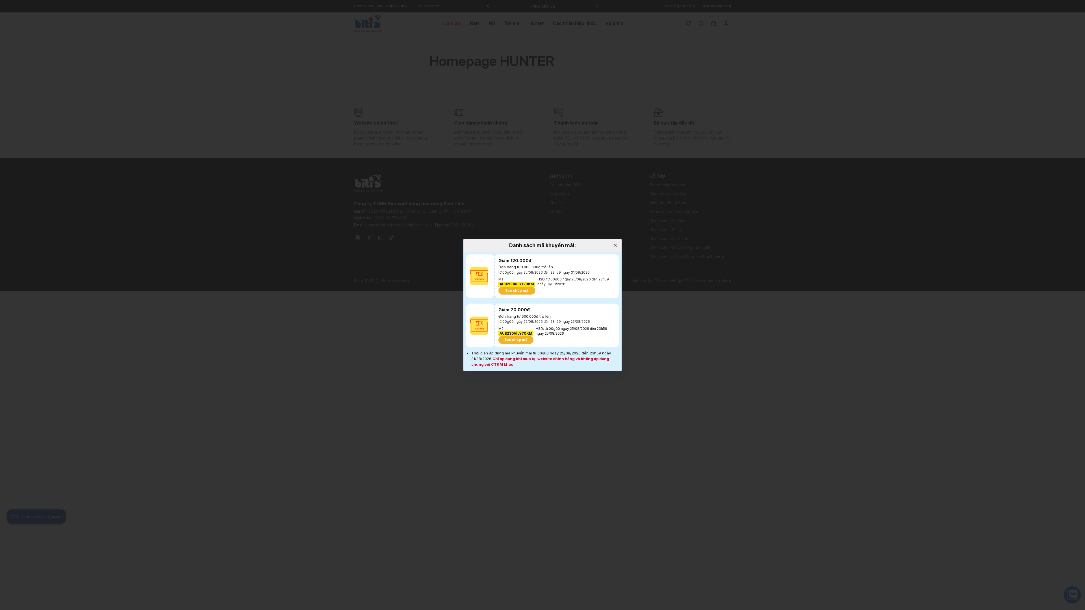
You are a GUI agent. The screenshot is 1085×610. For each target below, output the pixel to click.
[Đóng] (615, 245)
